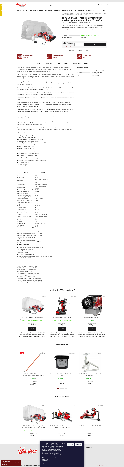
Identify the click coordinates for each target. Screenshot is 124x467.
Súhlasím (78, 444)
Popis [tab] (38, 63)
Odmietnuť (70, 444)
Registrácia (103, 1)
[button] (32, 330)
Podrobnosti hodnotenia (84, 22)
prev (18, 370)
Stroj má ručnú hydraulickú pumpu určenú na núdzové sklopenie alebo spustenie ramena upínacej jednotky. (43, 278)
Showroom (19, 1)
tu (49, 460)
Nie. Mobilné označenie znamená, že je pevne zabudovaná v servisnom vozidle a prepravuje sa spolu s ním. (43, 268)
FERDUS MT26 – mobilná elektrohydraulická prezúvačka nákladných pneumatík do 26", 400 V (32, 318)
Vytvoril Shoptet (103, 465)
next (106, 370)
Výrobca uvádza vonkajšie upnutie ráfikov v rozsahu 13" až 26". (32, 271)
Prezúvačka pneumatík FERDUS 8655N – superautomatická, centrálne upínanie (62, 318)
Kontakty (26, 1)
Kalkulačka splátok (67, 46)
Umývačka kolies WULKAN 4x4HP (92, 317)
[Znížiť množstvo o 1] (75, 44)
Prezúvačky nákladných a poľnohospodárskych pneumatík (98, 72)
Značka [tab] (62, 63)
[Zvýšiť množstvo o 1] (82, 44)
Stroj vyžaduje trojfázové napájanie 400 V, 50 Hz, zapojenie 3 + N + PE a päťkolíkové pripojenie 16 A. (41, 275)
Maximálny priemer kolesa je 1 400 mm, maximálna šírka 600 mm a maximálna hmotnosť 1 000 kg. (41, 273)
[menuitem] (22, 10)
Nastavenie (46, 464)
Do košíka (95, 44)
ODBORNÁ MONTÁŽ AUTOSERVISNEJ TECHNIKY (41, 1)
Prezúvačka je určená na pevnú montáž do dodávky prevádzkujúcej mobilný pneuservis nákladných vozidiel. (43, 266)
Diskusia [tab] (48, 63)
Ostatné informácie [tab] (80, 63)
